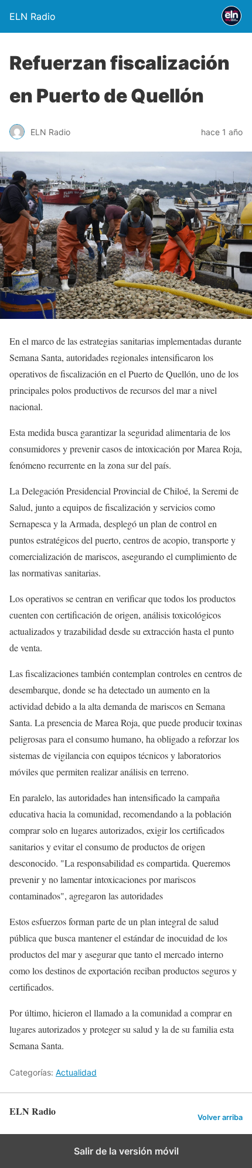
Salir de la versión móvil (126, 1151)
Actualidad (76, 1072)
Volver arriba (220, 1117)
